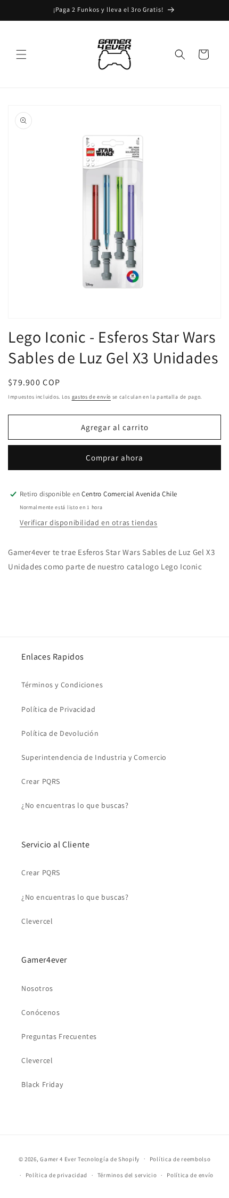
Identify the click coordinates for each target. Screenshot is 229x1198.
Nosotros (37, 988)
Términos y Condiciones (62, 684)
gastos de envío (91, 396)
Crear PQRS (40, 781)
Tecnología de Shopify (109, 1158)
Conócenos (40, 1012)
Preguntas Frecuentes (59, 1036)
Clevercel (37, 921)
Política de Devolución (60, 733)
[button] (21, 54)
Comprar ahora (114, 458)
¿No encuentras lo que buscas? (74, 805)
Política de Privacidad (58, 709)
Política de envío (190, 1175)
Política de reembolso (180, 1159)
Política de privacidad (56, 1175)
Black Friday (42, 1084)
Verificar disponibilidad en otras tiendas (89, 522)
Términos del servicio (127, 1175)
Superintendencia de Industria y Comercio (94, 757)
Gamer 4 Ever (58, 1158)
